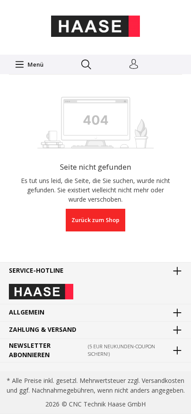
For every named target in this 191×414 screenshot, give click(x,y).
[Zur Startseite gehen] (95, 26)
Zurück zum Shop (95, 220)
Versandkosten (163, 380)
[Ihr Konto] (134, 64)
